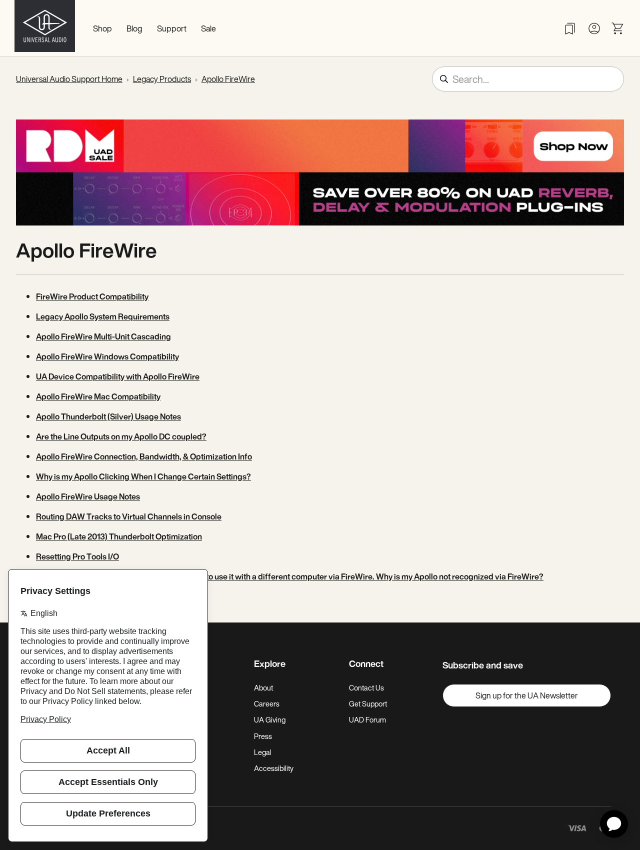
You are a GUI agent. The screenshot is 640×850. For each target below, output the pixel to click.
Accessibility (274, 768)
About (263, 687)
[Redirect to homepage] (45, 28)
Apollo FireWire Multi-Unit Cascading (103, 336)
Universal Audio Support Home (69, 79)
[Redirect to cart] (618, 28)
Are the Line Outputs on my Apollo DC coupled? (121, 436)
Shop (102, 28)
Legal (263, 752)
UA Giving (270, 719)
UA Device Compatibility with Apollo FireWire (118, 376)
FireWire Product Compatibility (92, 296)
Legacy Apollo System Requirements (103, 316)
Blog (134, 28)
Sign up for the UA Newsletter (527, 696)
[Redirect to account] (594, 28)
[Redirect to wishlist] (570, 28)
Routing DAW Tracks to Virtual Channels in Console (129, 516)
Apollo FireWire (228, 79)
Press (263, 736)
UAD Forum (367, 719)
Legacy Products (162, 79)
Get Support (368, 703)
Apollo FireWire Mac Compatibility (98, 396)
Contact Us (366, 687)
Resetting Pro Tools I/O (77, 556)
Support (171, 28)
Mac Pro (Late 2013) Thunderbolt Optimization (119, 536)
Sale (208, 28)
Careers (267, 703)
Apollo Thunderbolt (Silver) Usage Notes (108, 416)
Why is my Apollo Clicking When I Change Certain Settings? (143, 476)
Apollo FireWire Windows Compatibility (107, 356)
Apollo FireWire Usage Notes (88, 496)
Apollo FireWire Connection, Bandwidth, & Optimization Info (144, 456)
